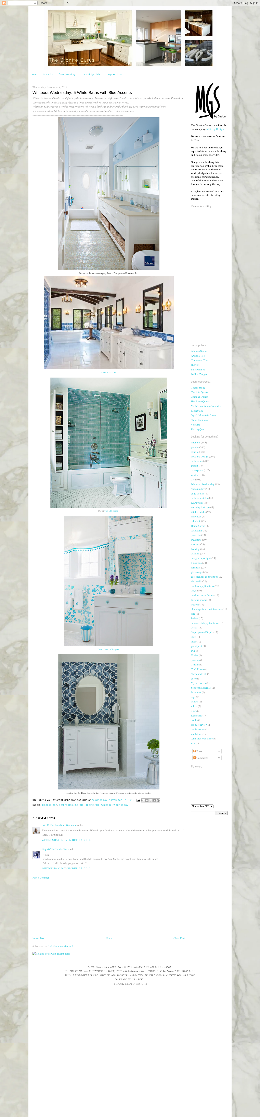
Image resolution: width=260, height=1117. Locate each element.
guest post (196, 646)
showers (195, 544)
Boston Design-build (116, 273)
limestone (196, 563)
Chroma (195, 664)
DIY (193, 650)
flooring (195, 549)
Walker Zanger (199, 374)
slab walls (196, 581)
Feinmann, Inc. (132, 273)
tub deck (195, 521)
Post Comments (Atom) (60, 946)
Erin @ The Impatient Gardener (59, 825)
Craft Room (197, 669)
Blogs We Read (114, 74)
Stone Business (199, 420)
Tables (194, 655)
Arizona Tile (198, 355)
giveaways (197, 572)
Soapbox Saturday (201, 687)
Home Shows (198, 526)
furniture (195, 567)
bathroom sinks (199, 498)
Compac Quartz (199, 396)
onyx (194, 590)
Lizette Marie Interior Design (138, 792)
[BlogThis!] (147, 800)
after (193, 641)
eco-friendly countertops (204, 576)
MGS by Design (199, 456)
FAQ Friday (197, 502)
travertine (196, 539)
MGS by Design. (215, 129)
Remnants (196, 715)
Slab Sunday (198, 489)
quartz (90, 804)
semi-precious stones (202, 738)
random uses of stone (202, 595)
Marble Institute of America (206, 406)
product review (199, 724)
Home (33, 74)
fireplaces (196, 516)
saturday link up (200, 507)
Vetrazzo (195, 424)
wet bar (195, 604)
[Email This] (143, 800)
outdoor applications (202, 586)
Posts (199, 751)
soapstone (196, 530)
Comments (202, 758)
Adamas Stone (199, 351)
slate (193, 637)
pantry (194, 701)
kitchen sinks (198, 512)
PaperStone (197, 411)
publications (198, 729)
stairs (194, 711)
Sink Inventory (67, 74)
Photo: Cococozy (108, 372)
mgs (193, 697)
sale (193, 613)
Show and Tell (199, 674)
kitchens (195, 442)
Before (194, 618)
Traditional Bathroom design (91, 273)
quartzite (196, 535)
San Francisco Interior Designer (110, 792)
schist (194, 706)
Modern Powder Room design (79, 792)
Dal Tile (195, 365)
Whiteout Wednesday (114, 804)
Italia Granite (198, 369)
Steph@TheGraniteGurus (55, 849)
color (194, 678)
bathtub (195, 553)
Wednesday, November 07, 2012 (66, 840)
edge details (197, 493)
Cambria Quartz (199, 392)
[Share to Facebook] (154, 800)
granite (195, 447)
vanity (194, 475)
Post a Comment (41, 877)
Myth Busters (198, 683)
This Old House (111, 510)
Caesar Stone (198, 387)
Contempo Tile (199, 360)
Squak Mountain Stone (203, 415)
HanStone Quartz (200, 401)
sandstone (196, 734)
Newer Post (38, 938)
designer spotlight (201, 558)
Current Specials (91, 74)
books (194, 720)
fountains (196, 692)
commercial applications (204, 623)
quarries (195, 660)
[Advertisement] (62, 907)
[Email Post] (138, 800)
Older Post (179, 938)
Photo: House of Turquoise (109, 649)
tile (97, 804)
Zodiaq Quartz (199, 429)
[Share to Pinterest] (158, 800)
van (193, 743)
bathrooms (66, 804)
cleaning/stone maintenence (206, 609)
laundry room (198, 600)
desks (194, 627)
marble (79, 804)
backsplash (49, 804)
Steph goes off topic (202, 632)
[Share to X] (150, 800)
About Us (48, 74)
